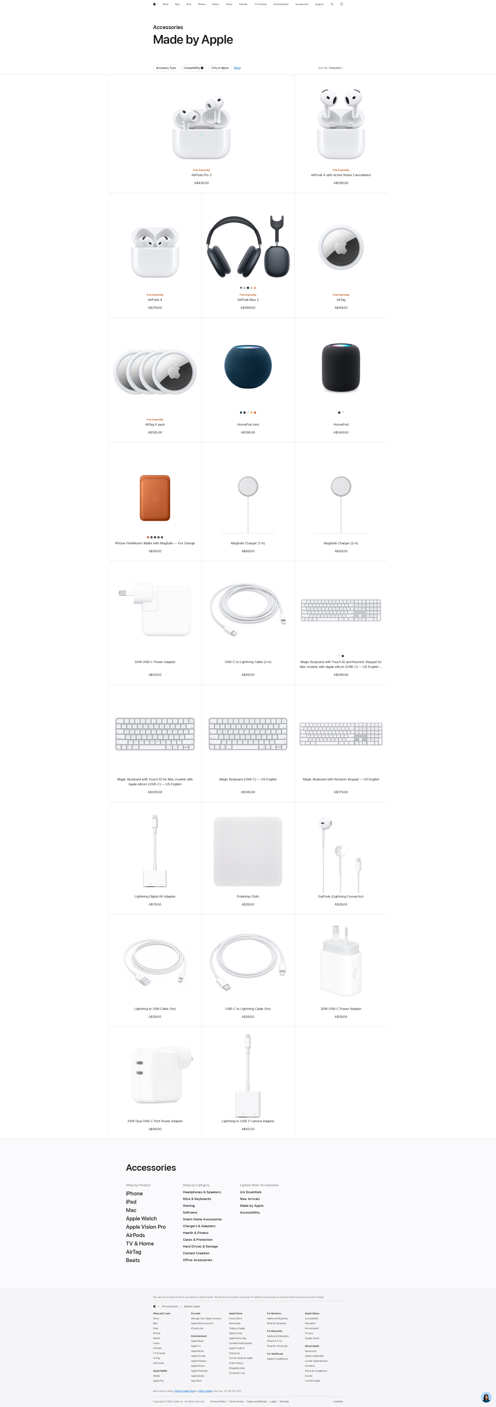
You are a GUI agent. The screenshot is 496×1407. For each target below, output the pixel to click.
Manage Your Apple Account (206, 1318)
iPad (155, 1328)
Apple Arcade (198, 1356)
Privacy (309, 1333)
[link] (486, 1397)
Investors (310, 1366)
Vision (156, 1343)
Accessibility (311, 1318)
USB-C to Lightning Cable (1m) (248, 1009)
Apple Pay (158, 1380)
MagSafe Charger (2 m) (341, 543)
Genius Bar (235, 1323)
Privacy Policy (218, 1401)
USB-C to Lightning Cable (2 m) (248, 662)
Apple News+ (198, 1366)
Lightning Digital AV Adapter (155, 896)
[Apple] (154, 1306)
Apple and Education (278, 1336)
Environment (312, 1328)
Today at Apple (237, 1328)
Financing (234, 1353)
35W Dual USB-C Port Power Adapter (155, 1121)
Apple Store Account (202, 1323)
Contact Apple (312, 1380)
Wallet (156, 1376)
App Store (196, 1380)
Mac (155, 1323)
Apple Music (197, 1341)
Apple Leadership (314, 1356)
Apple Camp (235, 1333)
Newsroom (310, 1351)
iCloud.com (197, 1328)
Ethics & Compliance (316, 1371)
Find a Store (235, 1318)
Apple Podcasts (199, 1371)
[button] (332, 4)
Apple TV (196, 1346)
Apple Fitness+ (199, 1361)
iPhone (156, 1333)
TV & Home (159, 1353)
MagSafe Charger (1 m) (248, 543)
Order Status (236, 1363)
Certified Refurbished (240, 1343)
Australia (338, 1401)
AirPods (157, 1348)
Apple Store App (237, 1338)
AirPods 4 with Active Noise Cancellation (341, 175)
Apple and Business (277, 1318)
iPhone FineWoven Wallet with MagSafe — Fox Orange (155, 543)
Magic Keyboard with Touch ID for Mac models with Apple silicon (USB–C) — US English (155, 781)
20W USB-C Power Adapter (341, 1009)
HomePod (341, 424)
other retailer (206, 1391)
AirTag (341, 300)
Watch (156, 1338)
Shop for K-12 (274, 1341)
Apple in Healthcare (277, 1359)
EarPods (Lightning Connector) (341, 896)
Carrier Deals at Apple (241, 1358)
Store (156, 1318)
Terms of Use (236, 1401)
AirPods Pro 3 (201, 175)
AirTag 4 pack (155, 424)
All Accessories (170, 1306)
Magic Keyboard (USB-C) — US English (248, 779)
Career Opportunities (316, 1361)
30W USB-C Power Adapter (154, 662)
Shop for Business (276, 1323)
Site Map (284, 1401)
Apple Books (197, 1376)
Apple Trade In (236, 1348)
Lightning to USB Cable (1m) (155, 1009)
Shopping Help (237, 1368)
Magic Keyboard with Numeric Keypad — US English (341, 779)
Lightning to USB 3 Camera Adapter (248, 1121)
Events (308, 1376)
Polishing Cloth (248, 896)
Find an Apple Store (184, 1391)
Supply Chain (312, 1338)
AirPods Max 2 (247, 300)
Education (310, 1323)
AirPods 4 (155, 300)
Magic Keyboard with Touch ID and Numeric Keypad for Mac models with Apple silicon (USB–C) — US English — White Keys (341, 664)
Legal (273, 1401)
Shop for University (277, 1346)
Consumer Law (237, 1373)
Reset (237, 67)
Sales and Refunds (257, 1401)
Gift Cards (158, 1363)
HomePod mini (248, 424)
